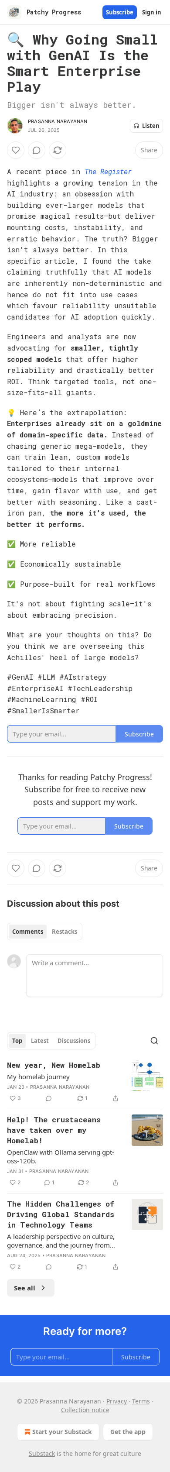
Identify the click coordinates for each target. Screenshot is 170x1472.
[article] (85, 1082)
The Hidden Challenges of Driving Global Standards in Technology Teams (60, 1214)
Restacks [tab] (64, 931)
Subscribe (119, 12)
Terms (141, 1401)
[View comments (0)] (36, 150)
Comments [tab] (27, 931)
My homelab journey (38, 1076)
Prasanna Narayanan (58, 121)
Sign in (151, 12)
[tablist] (44, 931)
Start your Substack (62, 1431)
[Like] (15, 150)
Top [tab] (17, 1041)
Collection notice (85, 1410)
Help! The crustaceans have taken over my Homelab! (54, 1129)
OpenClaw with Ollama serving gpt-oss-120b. (60, 1156)
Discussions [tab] (74, 1041)
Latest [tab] (40, 1041)
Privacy (116, 1401)
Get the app (128, 1431)
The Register (108, 171)
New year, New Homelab (53, 1065)
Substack (42, 1453)
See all (24, 1287)
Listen (151, 126)
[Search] (154, 1040)
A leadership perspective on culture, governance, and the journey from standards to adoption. (61, 1240)
